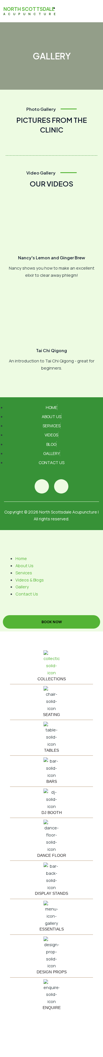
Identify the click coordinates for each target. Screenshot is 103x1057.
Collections (51, 679)
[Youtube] (61, 486)
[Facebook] (42, 486)
